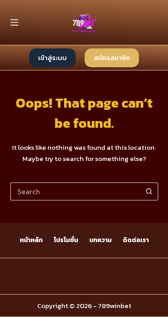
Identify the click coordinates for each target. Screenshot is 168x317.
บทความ (100, 240)
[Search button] (149, 191)
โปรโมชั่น (66, 240)
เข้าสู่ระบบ (52, 57)
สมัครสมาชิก (112, 57)
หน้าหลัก (31, 240)
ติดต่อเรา (136, 240)
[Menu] (14, 22)
